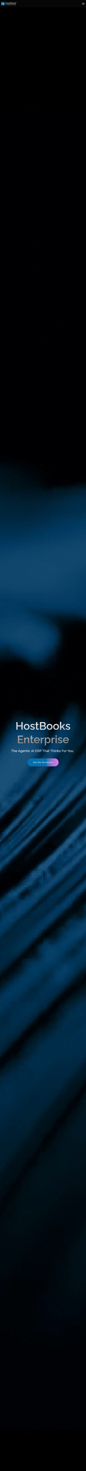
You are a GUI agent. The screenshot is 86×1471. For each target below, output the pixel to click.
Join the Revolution (43, 762)
